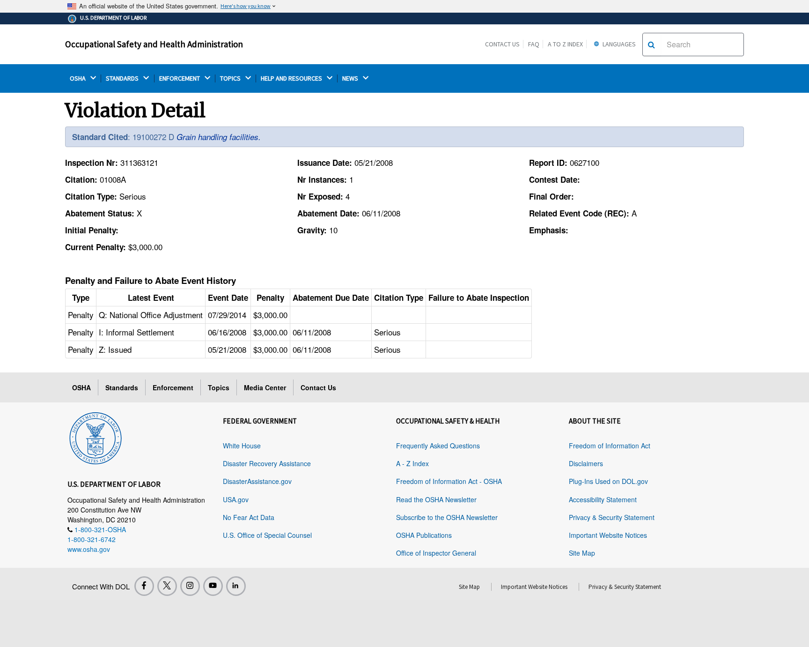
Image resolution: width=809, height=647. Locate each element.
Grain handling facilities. (219, 136)
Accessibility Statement (603, 499)
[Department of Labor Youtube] (213, 586)
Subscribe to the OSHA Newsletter (447, 517)
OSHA (78, 78)
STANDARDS (123, 78)
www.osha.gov (88, 549)
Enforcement (173, 387)
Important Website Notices (608, 535)
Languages (618, 44)
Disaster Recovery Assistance (267, 463)
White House (242, 445)
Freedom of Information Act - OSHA (449, 481)
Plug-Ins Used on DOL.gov (608, 481)
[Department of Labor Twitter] (167, 586)
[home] (95, 436)
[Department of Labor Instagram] (190, 586)
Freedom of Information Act (609, 445)
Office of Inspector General (436, 553)
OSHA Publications (424, 535)
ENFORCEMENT (180, 78)
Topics (218, 387)
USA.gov (236, 499)
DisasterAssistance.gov (257, 481)
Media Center (265, 387)
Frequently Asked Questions (438, 445)
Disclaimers (586, 463)
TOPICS (231, 78)
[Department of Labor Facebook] (144, 586)
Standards (121, 387)
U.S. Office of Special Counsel (267, 535)
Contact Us (502, 44)
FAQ (533, 44)
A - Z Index (412, 463)
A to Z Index (565, 44)
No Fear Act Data (248, 517)
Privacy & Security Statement (612, 517)
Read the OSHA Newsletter (436, 499)
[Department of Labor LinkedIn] (236, 586)
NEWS (351, 78)
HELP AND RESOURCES (292, 78)
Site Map (582, 553)
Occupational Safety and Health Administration (154, 44)
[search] (651, 44)
